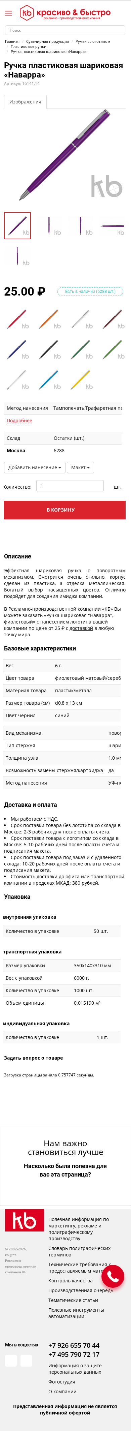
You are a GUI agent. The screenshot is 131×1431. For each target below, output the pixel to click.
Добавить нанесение (33, 467)
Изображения (25, 101)
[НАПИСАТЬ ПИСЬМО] (112, 1276)
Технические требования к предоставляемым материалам (84, 1267)
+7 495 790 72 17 (73, 1354)
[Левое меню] (8, 13)
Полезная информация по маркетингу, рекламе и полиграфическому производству (78, 1229)
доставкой (81, 628)
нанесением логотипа (65, 621)
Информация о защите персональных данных (75, 1368)
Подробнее (19, 420)
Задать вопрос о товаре (33, 1058)
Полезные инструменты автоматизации (76, 1313)
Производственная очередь (80, 1290)
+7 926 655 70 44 (73, 1345)
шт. (118, 487)
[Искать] (120, 30)
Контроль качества (70, 1280)
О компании (62, 1391)
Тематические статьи (73, 1300)
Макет (79, 467)
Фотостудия (61, 1381)
